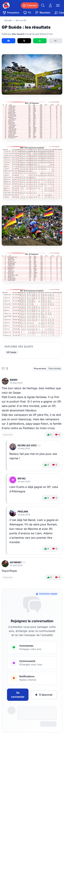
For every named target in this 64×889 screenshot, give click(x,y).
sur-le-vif (21, 20)
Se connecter (17, 694)
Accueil (8, 20)
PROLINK (23, 511)
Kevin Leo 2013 (27, 445)
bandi (13, 379)
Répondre (8, 434)
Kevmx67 (16, 562)
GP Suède (11, 352)
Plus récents (55, 368)
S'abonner (46, 694)
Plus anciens (40, 368)
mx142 (22, 478)
